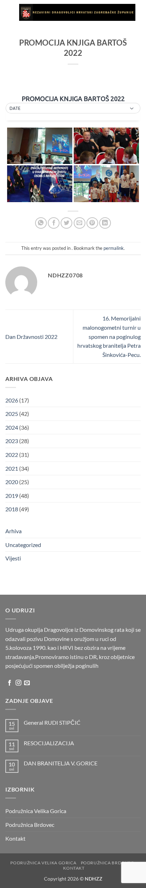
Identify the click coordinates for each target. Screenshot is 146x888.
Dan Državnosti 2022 (31, 336)
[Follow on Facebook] (9, 683)
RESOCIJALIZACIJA (49, 743)
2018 (11, 509)
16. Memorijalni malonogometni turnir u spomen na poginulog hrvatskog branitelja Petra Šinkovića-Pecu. (109, 336)
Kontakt (15, 838)
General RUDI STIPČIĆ (52, 722)
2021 (11, 468)
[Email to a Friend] (79, 223)
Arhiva (13, 531)
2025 (11, 413)
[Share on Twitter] (66, 223)
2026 (11, 400)
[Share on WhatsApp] (41, 223)
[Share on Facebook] (54, 223)
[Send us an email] (27, 683)
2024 (11, 427)
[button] (9, 12)
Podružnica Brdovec (29, 824)
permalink (113, 248)
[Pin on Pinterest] (92, 223)
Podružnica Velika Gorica (35, 810)
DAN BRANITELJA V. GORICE (60, 763)
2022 (11, 454)
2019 (11, 495)
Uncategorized (23, 544)
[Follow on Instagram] (18, 683)
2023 (11, 440)
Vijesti (13, 558)
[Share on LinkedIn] (105, 223)
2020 (11, 481)
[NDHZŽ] (77, 12)
